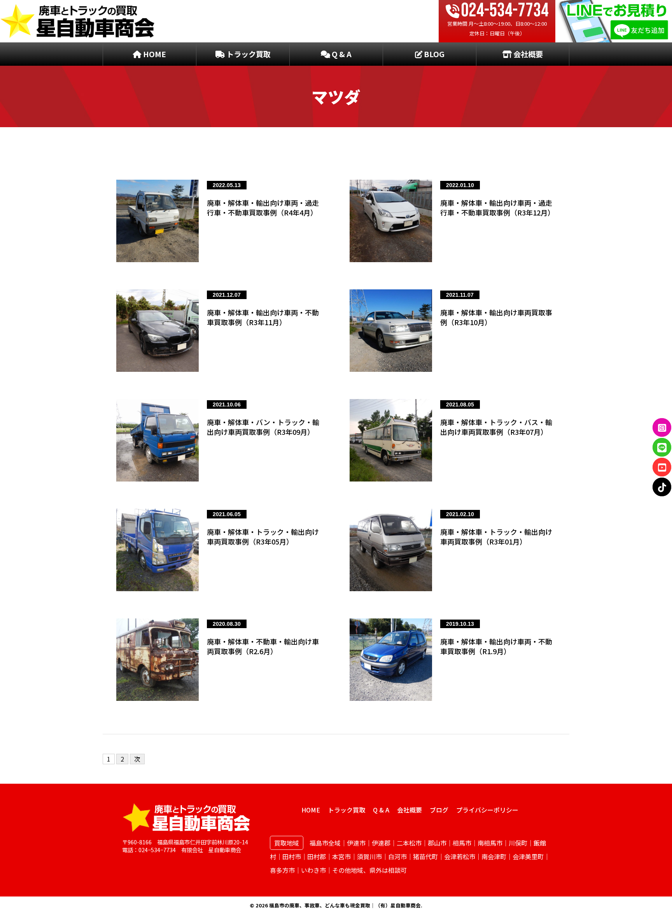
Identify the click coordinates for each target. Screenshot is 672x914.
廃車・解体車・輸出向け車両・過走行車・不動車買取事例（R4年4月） (263, 207)
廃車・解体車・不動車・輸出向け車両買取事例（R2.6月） (263, 646)
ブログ (439, 809)
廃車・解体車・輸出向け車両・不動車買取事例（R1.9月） (496, 646)
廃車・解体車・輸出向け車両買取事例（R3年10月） (496, 317)
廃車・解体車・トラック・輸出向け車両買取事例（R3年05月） (263, 536)
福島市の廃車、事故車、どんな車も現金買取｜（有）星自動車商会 (345, 905)
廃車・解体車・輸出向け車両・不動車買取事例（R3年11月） (263, 317)
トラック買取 (248, 54)
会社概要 (527, 54)
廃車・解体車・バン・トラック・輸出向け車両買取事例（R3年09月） (263, 427)
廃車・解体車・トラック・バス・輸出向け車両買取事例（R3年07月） (496, 427)
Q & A (341, 54)
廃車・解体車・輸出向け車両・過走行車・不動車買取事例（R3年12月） (497, 207)
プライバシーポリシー (487, 809)
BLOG (433, 54)
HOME (154, 54)
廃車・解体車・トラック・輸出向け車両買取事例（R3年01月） (496, 536)
